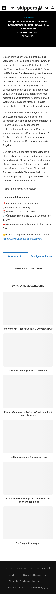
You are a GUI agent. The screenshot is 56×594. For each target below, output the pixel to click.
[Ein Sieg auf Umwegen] (28, 522)
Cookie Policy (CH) (14, 587)
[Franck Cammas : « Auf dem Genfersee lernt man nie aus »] (28, 391)
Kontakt (11, 575)
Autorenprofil (14, 256)
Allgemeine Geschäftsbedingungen (25, 581)
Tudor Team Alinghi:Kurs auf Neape (28, 370)
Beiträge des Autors (41, 256)
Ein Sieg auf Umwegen (28, 543)
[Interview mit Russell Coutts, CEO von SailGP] (28, 308)
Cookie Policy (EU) (39, 587)
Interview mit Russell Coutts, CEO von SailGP (28, 329)
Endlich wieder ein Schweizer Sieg (28, 457)
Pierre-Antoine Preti (28, 32)
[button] (4, 8)
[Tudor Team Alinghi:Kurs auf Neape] (28, 350)
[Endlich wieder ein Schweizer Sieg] (28, 436)
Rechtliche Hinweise (32, 575)
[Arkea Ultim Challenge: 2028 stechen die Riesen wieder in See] (28, 478)
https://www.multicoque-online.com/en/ (22, 239)
